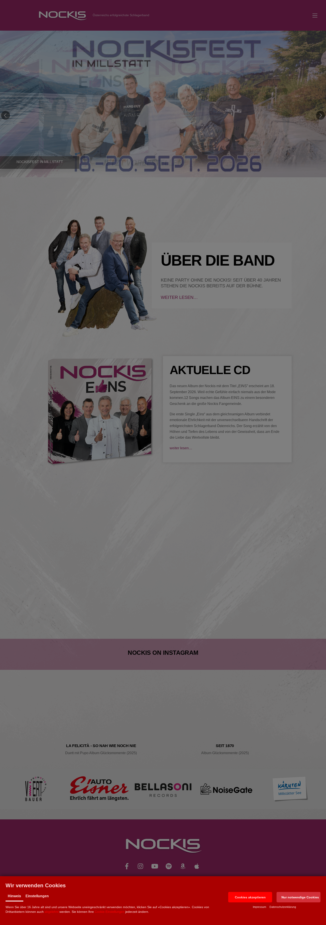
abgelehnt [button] (52, 911)
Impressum (259, 907)
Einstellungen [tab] (37, 896)
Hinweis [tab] (14, 896)
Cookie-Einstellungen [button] (109, 911)
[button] (250, 897)
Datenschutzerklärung (282, 907)
